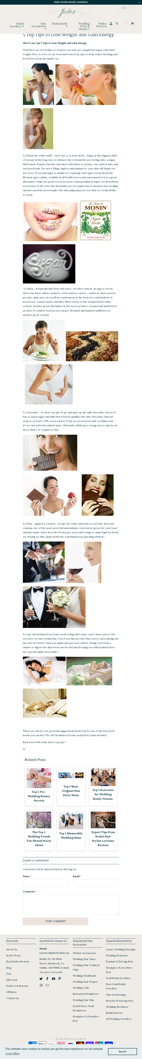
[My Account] (111, 24)
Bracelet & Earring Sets (119, 1000)
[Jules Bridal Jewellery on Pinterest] (60, 979)
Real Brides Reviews (17, 961)
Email (77, 876)
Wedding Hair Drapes (85, 981)
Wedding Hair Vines (84, 959)
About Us (11, 949)
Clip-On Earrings (116, 994)
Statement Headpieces (86, 993)
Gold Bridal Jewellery (118, 978)
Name (27, 876)
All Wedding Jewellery (118, 1018)
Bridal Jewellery (17, 25)
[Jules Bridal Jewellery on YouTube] (54, 979)
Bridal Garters (114, 1012)
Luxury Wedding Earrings (120, 949)
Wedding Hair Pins (83, 1000)
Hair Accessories (38, 26)
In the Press (13, 955)
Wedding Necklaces (117, 1006)
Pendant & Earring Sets (119, 961)
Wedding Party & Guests (84, 26)
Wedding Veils (81, 987)
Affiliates (11, 991)
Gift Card (11, 979)
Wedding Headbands (84, 975)
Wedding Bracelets (117, 955)
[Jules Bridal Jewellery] (71, 12)
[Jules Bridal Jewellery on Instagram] (41, 985)
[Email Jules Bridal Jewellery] (48, 985)
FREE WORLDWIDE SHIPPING (71, 2)
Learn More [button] (13, 1053)
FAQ (8, 973)
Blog (9, 967)
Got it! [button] (122, 1051)
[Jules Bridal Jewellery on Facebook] (48, 979)
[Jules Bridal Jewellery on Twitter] (41, 979)
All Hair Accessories (84, 953)
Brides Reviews (101, 25)
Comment (30, 891)
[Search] (117, 24)
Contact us (12, 998)
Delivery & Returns (17, 985)
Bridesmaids (60, 25)
